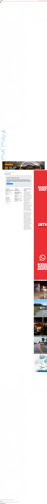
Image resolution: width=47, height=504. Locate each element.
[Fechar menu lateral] (0, 148)
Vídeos (2, 145)
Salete (3, 134)
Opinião (2, 144)
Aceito (1, 503)
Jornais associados (43, 0)
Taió (3, 133)
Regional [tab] (35, 280)
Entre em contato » (8, 203)
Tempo (2, 142)
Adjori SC (40, 0)
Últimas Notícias (3, 130)
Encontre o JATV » (8, 196)
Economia (4, 140)
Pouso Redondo (5, 136)
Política (4, 139)
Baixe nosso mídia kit (10, 183)
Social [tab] (38, 280)
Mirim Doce (4, 135)
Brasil (2, 151)
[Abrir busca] (1, 2)
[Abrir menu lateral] (0, 2)
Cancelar (4, 503)
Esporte (2, 143)
